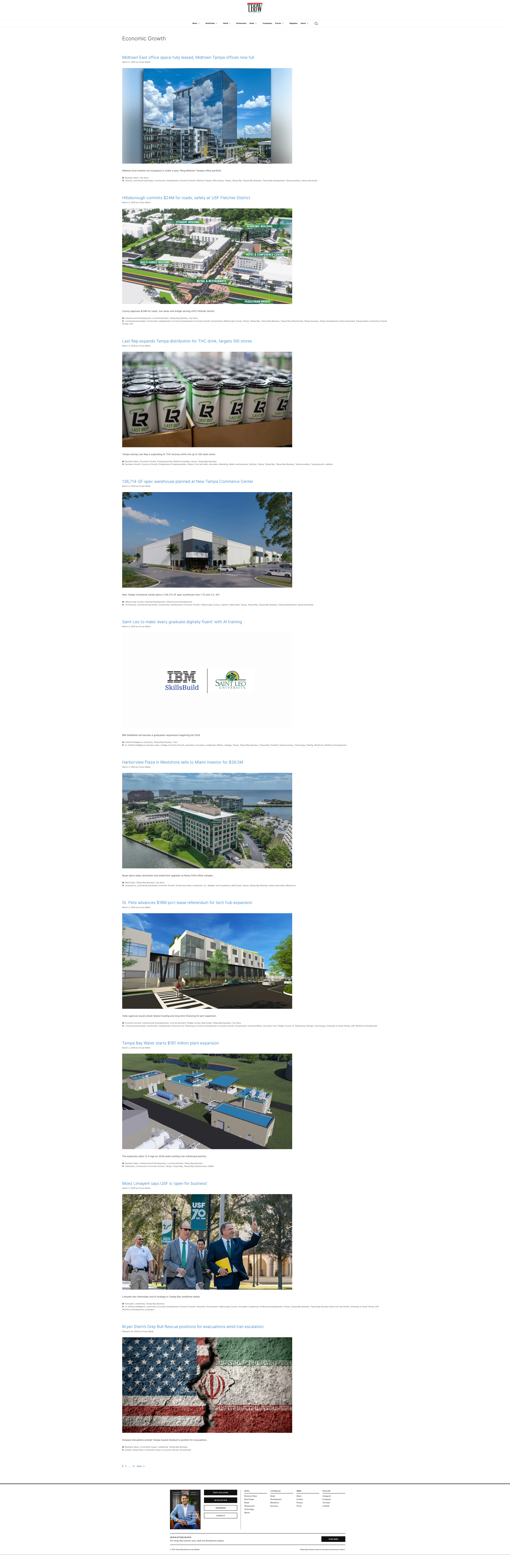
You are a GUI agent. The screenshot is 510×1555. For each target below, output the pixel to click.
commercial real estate (143, 180)
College (164, 745)
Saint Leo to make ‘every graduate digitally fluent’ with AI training (182, 621)
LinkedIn (326, 1506)
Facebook (326, 1499)
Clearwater (130, 1166)
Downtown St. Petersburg (183, 1026)
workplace (149, 1309)
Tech (175, 742)
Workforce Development (335, 745)
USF (131, 324)
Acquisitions (130, 885)
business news (153, 745)
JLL (205, 885)
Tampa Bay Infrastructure (292, 321)
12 (133, 1466)
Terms (299, 1506)
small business (241, 464)
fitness (190, 464)
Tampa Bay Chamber (268, 745)
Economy (274, 1506)
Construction (160, 180)
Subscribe (333, 1539)
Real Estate (210, 23)
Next (141, 1466)
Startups (253, 464)
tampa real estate (309, 180)
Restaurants (241, 23)
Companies (267, 23)
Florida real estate (183, 885)
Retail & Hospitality (181, 461)
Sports (194, 461)
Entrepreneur (164, 464)
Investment (197, 885)
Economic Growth (188, 180)
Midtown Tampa (204, 180)
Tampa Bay (237, 180)
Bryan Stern (138, 1450)
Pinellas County (194, 1023)
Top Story (144, 178)
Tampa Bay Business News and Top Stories (330, 1306)
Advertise (220, 1508)
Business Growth (132, 464)
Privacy (299, 1503)
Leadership (211, 745)
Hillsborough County (232, 321)
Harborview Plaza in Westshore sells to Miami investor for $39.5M (182, 762)
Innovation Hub (270, 1026)
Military (220, 745)
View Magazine (220, 1492)
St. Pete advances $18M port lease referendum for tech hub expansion (187, 902)
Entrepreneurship (164, 461)
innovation (213, 464)
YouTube (326, 1503)
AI (126, 745)
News (194, 23)
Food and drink (201, 464)
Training (309, 745)
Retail (225, 23)
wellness (329, 464)
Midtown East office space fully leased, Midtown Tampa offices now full (188, 57)
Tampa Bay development (274, 180)
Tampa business (293, 180)
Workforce (319, 745)
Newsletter (220, 1500)
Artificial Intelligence (134, 742)
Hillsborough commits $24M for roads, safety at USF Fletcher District (186, 197)
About (303, 23)
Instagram (326, 1496)
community (151, 1306)
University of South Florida (338, 1026)
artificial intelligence (136, 745)
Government (216, 321)
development (172, 180)
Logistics (224, 605)
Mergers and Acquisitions (219, 885)
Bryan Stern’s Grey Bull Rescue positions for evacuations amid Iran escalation (193, 1326)
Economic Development (182, 321)
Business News (132, 178)
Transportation (362, 321)
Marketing (223, 464)
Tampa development (329, 321)
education (190, 745)
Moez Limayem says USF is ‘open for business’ (164, 1183)
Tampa (228, 180)
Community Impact (148, 1447)
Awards (128, 180)
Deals (252, 23)
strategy (228, 745)
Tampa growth (317, 464)
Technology (300, 745)
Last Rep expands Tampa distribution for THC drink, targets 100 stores (187, 341)
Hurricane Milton (254, 1026)
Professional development (271, 1306)
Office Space (218, 180)
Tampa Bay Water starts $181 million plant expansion (170, 1043)
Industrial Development (155, 602)
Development (275, 1499)
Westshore (291, 885)
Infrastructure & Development (138, 318)
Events (278, 23)
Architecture (130, 605)
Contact (220, 1515)
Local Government (160, 318)
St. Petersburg (298, 1026)
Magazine (294, 23)
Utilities (210, 1166)
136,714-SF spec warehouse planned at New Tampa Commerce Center (187, 481)
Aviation (128, 1450)
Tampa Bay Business (252, 180)
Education (148, 742)
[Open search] (316, 23)
